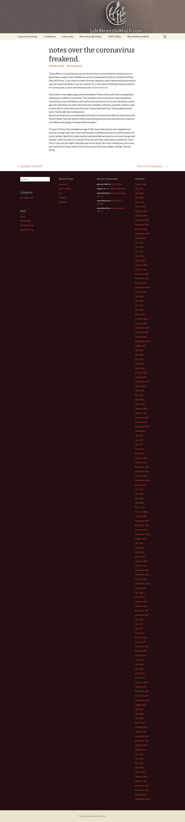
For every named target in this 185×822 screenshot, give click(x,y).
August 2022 (140, 386)
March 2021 (140, 453)
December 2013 (142, 785)
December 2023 (142, 327)
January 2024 (140, 323)
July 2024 (139, 296)
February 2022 (141, 408)
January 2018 (140, 606)
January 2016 (140, 686)
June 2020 (139, 494)
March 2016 (140, 678)
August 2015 (140, 704)
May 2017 (139, 624)
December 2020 (142, 467)
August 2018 (140, 588)
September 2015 (142, 700)
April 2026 (139, 202)
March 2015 (140, 722)
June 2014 (139, 758)
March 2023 (140, 368)
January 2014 (140, 781)
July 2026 (139, 188)
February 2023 (141, 372)
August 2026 (140, 184)
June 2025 (139, 247)
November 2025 (142, 224)
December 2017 (142, 610)
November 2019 (142, 525)
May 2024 (139, 305)
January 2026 (140, 215)
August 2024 (140, 292)
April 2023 (139, 363)
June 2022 (139, 390)
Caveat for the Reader (27, 36)
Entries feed (25, 220)
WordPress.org (26, 229)
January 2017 (140, 642)
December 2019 (142, 520)
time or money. (65, 188)
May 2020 (139, 498)
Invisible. (62, 197)
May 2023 (139, 359)
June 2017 (139, 619)
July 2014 (139, 754)
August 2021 (140, 431)
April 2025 (139, 256)
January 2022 (140, 413)
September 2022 (142, 381)
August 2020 (140, 485)
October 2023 (141, 336)
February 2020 (141, 511)
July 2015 (139, 709)
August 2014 (140, 749)
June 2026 (139, 193)
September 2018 (142, 583)
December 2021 (142, 417)
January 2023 (140, 377)
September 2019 (142, 534)
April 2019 (139, 552)
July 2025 (139, 242)
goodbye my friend (29, 166)
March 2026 (140, 206)
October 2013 (141, 794)
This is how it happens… (152, 166)
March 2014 (140, 772)
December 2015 (142, 691)
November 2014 (142, 740)
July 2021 (139, 435)
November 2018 (142, 574)
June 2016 (139, 664)
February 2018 (141, 601)
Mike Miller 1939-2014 (115, 188)
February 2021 (141, 458)
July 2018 (139, 592)
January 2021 (140, 462)
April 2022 (139, 399)
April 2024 (139, 310)
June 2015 (139, 713)
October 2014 (141, 745)
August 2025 (140, 238)
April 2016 (139, 673)
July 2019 (139, 543)
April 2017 (139, 628)
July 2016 (139, 660)
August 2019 (140, 538)
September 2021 (142, 426)
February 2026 (141, 211)
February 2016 (141, 682)
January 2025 (140, 269)
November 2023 (142, 332)
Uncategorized (75, 66)
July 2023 (139, 350)
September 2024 (142, 287)
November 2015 (142, 695)
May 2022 (139, 395)
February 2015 (141, 727)
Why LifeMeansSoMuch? (138, 36)
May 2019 (139, 547)
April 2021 (139, 449)
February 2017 (141, 637)
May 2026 (139, 197)
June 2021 (139, 440)
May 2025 (139, 251)
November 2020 (142, 471)
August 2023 (140, 345)
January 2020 (140, 516)
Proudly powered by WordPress (92, 816)
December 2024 (142, 274)
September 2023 (142, 341)
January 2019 (140, 565)
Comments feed (27, 225)
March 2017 (140, 633)
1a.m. (61, 193)
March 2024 (140, 314)
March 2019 (140, 556)
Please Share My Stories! (91, 36)
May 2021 (139, 444)
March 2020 (140, 507)
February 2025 (141, 265)
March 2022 (140, 404)
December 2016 (142, 646)
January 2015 (140, 731)
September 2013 (142, 799)
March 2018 (140, 597)
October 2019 (141, 529)
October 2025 (141, 229)
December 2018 (142, 570)
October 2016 (141, 651)
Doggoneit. (63, 184)
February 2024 (141, 318)
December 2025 (142, 220)
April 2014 (139, 767)
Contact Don (67, 36)
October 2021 (141, 422)
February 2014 (141, 776)
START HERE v (114, 36)
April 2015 (139, 718)
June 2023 (139, 354)
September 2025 (142, 233)
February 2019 (141, 561)
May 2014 (139, 763)
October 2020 (141, 476)
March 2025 (140, 260)
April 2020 (139, 502)
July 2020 (139, 489)
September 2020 (142, 480)
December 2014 (142, 736)
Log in (22, 216)
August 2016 (140, 655)
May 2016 (139, 669)
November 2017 (142, 615)
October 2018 (141, 579)
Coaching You (50, 36)
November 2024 (142, 278)
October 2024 (141, 283)
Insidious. (63, 202)
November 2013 (142, 790)
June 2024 (139, 301)
